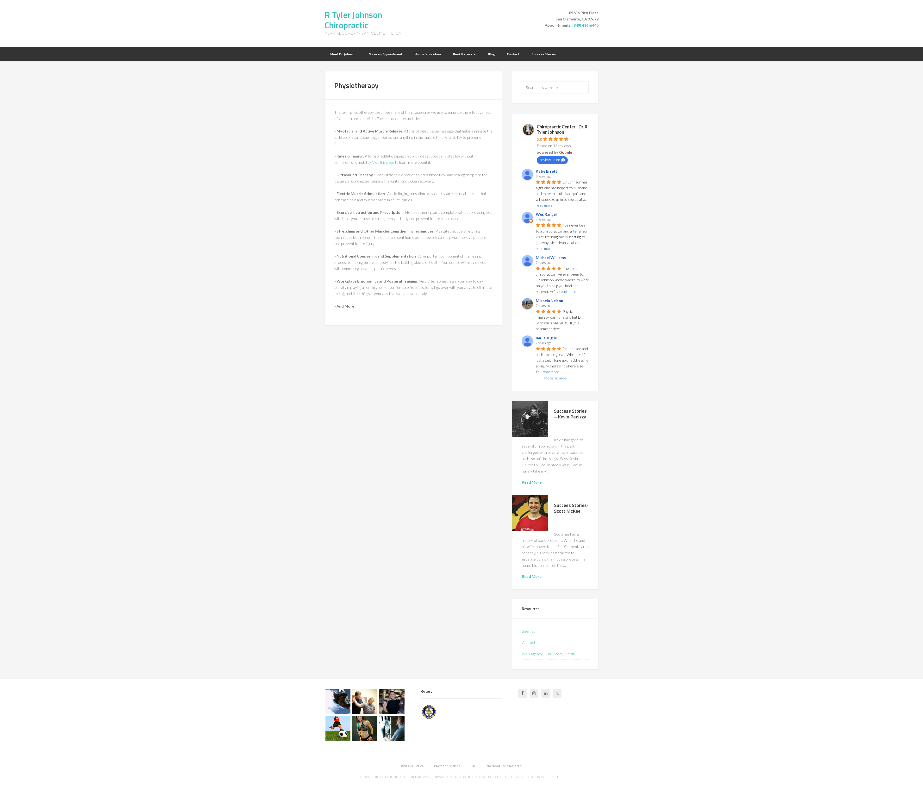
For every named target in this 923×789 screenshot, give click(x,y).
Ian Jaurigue (546, 337)
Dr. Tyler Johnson (389, 777)
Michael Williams (551, 257)
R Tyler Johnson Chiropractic (353, 20)
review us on (550, 159)
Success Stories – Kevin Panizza (570, 413)
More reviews (555, 378)
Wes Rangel (546, 214)
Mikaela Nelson (549, 300)
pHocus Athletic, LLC (544, 777)
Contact (528, 642)
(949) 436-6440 (585, 25)
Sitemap (529, 631)
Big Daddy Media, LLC (473, 777)
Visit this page (383, 162)
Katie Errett (546, 171)
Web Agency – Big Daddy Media (548, 653)
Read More (532, 482)
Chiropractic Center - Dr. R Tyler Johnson (562, 129)
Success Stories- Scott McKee (571, 508)
